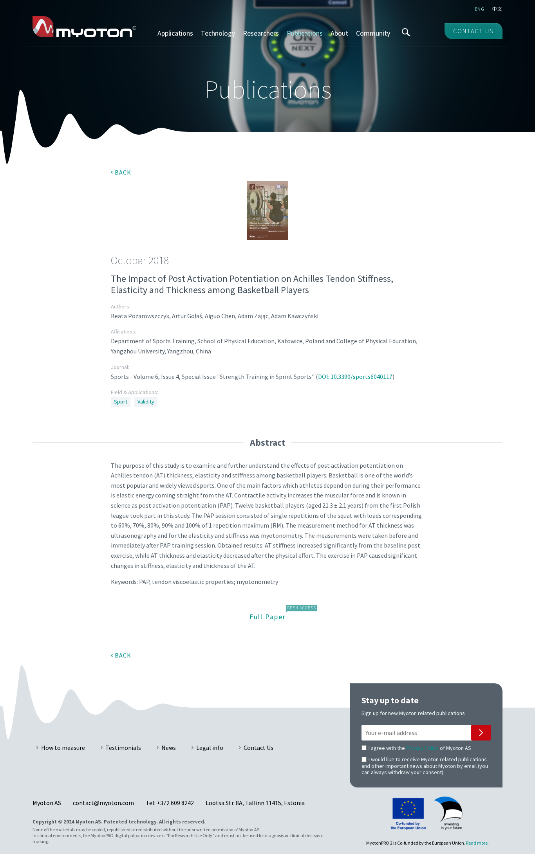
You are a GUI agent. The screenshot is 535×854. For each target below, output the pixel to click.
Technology (218, 33)
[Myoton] (84, 26)
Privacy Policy (422, 747)
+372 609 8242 (175, 803)
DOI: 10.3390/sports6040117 (355, 376)
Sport (120, 401)
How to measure (63, 747)
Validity (145, 401)
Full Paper (267, 616)
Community (373, 33)
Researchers (261, 33)
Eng (479, 9)
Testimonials (123, 747)
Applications (175, 33)
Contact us (473, 31)
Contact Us (258, 747)
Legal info (209, 747)
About (339, 33)
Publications (305, 33)
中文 (497, 9)
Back (123, 172)
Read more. (477, 843)
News (168, 747)
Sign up (481, 732)
